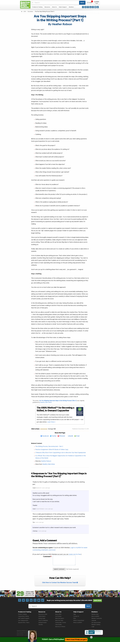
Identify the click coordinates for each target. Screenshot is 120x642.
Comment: (47, 557)
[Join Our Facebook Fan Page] (83, 7)
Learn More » (51, 422)
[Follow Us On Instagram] (93, 7)
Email (77, 436)
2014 (25, 11)
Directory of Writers (60, 626)
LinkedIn (70, 436)
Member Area (94, 614)
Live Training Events (23, 620)
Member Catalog (95, 624)
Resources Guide (42, 614)
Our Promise (58, 616)
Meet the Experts (59, 618)
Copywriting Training (23, 616)
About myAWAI (95, 616)
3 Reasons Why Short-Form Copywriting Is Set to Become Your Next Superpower (60, 452)
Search (82, 2)
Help (74, 614)
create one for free (75, 554)
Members (71, 7)
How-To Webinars (43, 620)
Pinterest (62, 436)
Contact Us (76, 616)
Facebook (45, 436)
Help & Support (63, 7)
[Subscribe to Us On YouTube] (95, 7)
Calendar (93, 620)
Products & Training (37, 7)
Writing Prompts (42, 622)
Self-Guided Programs (23, 618)
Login (92, 626)
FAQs (74, 618)
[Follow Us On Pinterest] (88, 7)
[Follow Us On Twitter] (85, 7)
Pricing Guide (41, 618)
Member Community (96, 618)
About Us (54, 7)
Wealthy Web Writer (46, 402)
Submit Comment (59, 569)
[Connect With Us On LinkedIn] (90, 7)
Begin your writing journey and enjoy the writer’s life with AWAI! (74, 600)
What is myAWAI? (77, 622)
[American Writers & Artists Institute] (25, 5)
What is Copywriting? (78, 620)
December (30, 11)
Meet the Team (59, 620)
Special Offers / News (23, 622)
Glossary (40, 624)
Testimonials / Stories (60, 622)
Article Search (41, 616)
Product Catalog (22, 614)
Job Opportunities (96, 622)
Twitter (54, 436)
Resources (47, 7)
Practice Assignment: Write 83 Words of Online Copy (51, 449)
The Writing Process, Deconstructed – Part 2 (49, 446)
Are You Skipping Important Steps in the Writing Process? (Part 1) (57, 400)
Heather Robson (46, 461)
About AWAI (58, 614)
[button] (89, 2)
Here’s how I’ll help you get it (77, 640)
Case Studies (58, 624)
